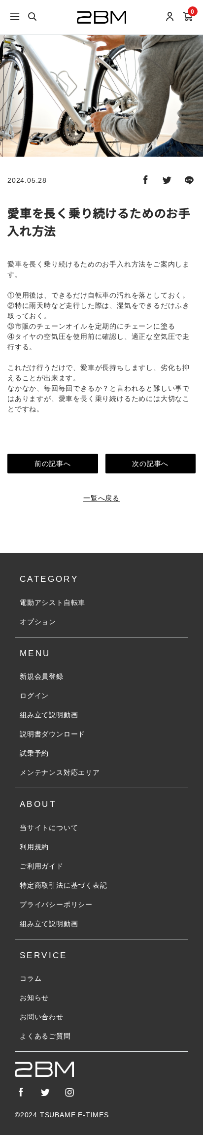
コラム (30, 978)
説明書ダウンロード (52, 734)
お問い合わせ (42, 1017)
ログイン (34, 696)
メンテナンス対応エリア (60, 772)
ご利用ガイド (42, 866)
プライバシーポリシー (56, 904)
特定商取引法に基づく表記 (63, 885)
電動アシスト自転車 (52, 602)
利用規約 (34, 847)
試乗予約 (34, 753)
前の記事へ (52, 463)
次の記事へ (150, 463)
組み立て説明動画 (49, 715)
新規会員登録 (42, 676)
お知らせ (34, 997)
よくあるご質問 (45, 1036)
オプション (38, 622)
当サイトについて (49, 828)
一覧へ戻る (101, 498)
